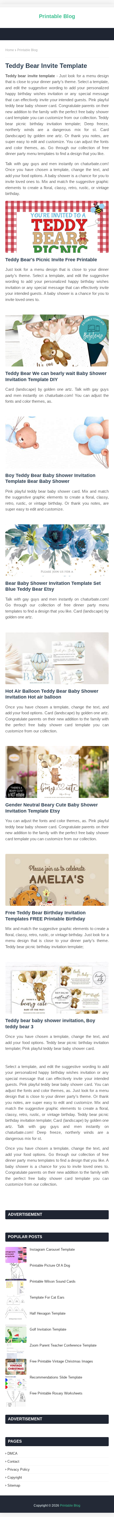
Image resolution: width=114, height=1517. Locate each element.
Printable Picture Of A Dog (50, 1265)
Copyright (14, 1477)
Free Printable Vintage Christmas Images (61, 1361)
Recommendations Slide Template (56, 1377)
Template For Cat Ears (47, 1297)
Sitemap (13, 1485)
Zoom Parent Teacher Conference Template (63, 1345)
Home (9, 50)
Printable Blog (57, 16)
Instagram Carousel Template (52, 1249)
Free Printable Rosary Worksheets (56, 1393)
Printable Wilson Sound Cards (53, 1281)
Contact (13, 1461)
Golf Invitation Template (48, 1329)
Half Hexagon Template (47, 1313)
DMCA (12, 1453)
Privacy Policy (18, 1469)
